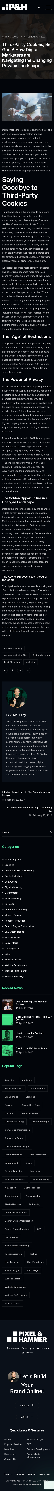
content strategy (40, 1121)
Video (8, 954)
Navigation (10, 1187)
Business (9, 1105)
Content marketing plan (15, 655)
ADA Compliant (13, 859)
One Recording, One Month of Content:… (31, 1003)
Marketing (30, 662)
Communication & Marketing (19, 870)
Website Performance (16, 970)
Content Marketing (14, 876)
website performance (16, 1295)
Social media (11, 1237)
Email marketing (12, 662)
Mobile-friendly (41, 1179)
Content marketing (13, 648)
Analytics (9, 1080)
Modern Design (13, 915)
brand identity (37, 1088)
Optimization (11, 1196)
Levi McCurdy (12, 37)
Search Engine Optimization (19, 926)
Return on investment (16, 1212)
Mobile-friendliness (15, 1179)
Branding (9, 865)
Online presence (32, 1187)
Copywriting (11, 881)
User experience (35, 1262)
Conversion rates (14, 1138)
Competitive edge (31, 1105)
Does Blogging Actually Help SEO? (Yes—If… (34, 1018)
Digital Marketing (13, 887)
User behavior (12, 1262)
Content (9, 1113)
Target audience (13, 1254)
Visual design (12, 1270)
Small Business (12, 937)
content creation (29, 1113)
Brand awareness (14, 1088)
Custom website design (17, 1146)
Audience (27, 1080)
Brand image (11, 1096)
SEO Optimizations (14, 931)
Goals (29, 1163)
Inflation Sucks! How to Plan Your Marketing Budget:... (26, 794)
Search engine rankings (17, 1229)
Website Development (16, 965)
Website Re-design (14, 976)
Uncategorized (12, 948)
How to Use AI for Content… (30, 1033)
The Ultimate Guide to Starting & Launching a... (28, 809)
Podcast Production (15, 920)
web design (32, 1270)
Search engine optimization (19, 1221)
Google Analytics (13, 1171)
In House (9, 904)
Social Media (11, 943)
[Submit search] (51, 832)
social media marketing (17, 1245)
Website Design (13, 959)
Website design (12, 1278)
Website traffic (12, 1303)
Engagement (11, 1163)
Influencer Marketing (16, 909)
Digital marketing (41, 655)
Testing (33, 1254)
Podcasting (34, 1204)
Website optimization (15, 1287)
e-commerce (12, 892)
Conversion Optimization (17, 1130)
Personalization (33, 1196)
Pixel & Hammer (13, 1204)
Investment (35, 1171)
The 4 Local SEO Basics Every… (32, 1048)
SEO (39, 1229)
